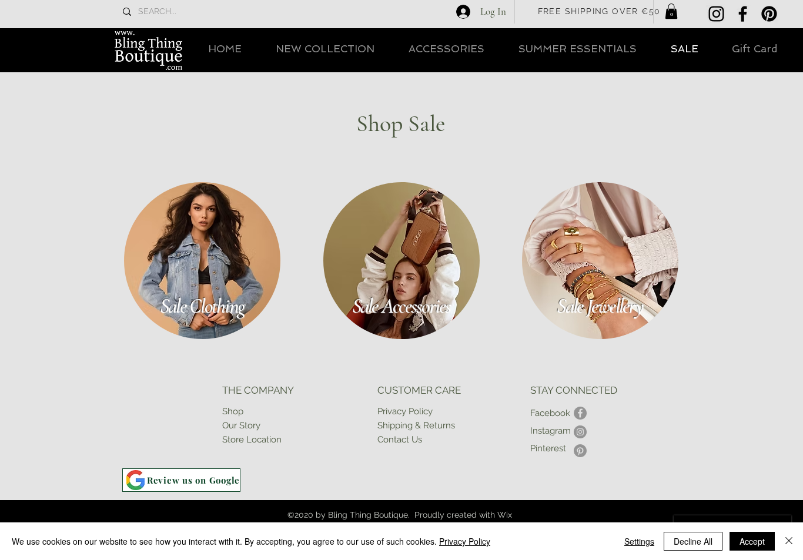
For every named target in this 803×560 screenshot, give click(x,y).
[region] (202, 261)
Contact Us (399, 439)
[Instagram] (716, 14)
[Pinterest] (769, 14)
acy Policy (412, 411)
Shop (232, 411)
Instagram (550, 430)
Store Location (252, 439)
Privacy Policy (464, 541)
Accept (752, 541)
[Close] (789, 541)
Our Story (241, 425)
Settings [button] (639, 541)
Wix (504, 514)
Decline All (693, 541)
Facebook (550, 413)
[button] (671, 11)
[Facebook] (742, 14)
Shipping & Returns (416, 425)
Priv (384, 411)
